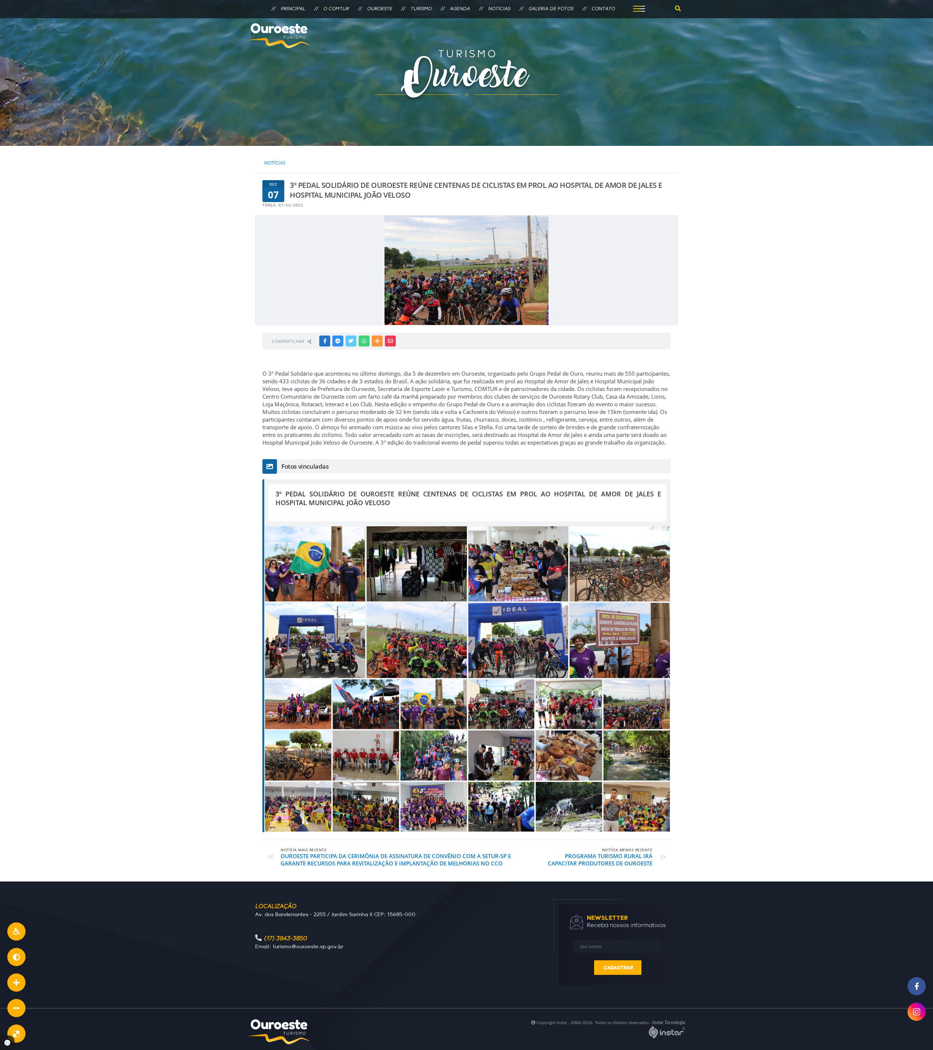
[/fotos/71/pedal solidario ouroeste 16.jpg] (569, 704)
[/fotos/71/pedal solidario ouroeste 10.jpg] (434, 704)
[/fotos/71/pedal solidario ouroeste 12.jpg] (620, 640)
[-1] (16, 1008)
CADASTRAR (617, 967)
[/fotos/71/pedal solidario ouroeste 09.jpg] (417, 640)
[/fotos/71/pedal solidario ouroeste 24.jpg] (569, 755)
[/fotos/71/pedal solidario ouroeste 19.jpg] (434, 755)
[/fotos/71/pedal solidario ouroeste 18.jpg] (569, 807)
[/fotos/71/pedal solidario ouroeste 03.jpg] (518, 563)
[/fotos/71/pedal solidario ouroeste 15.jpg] (366, 704)
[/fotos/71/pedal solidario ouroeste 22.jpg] (417, 563)
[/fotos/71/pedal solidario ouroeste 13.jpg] (637, 704)
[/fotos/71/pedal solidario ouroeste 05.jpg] (298, 755)
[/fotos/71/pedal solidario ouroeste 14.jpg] (298, 704)
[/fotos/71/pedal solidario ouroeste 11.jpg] (315, 563)
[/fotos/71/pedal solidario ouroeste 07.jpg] (315, 640)
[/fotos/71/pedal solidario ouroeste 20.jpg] (501, 755)
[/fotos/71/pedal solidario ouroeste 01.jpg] (434, 807)
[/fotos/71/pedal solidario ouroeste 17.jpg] (501, 807)
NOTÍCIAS (274, 162)
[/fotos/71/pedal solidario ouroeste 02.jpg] (366, 807)
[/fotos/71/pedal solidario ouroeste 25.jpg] (637, 755)
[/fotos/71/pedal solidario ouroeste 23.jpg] (637, 807)
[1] (16, 982)
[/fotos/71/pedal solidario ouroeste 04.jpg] (620, 563)
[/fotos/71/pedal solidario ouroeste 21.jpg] (366, 755)
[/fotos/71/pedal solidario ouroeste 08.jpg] (518, 640)
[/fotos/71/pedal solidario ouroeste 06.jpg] (501, 704)
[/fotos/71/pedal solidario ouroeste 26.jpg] (298, 807)
